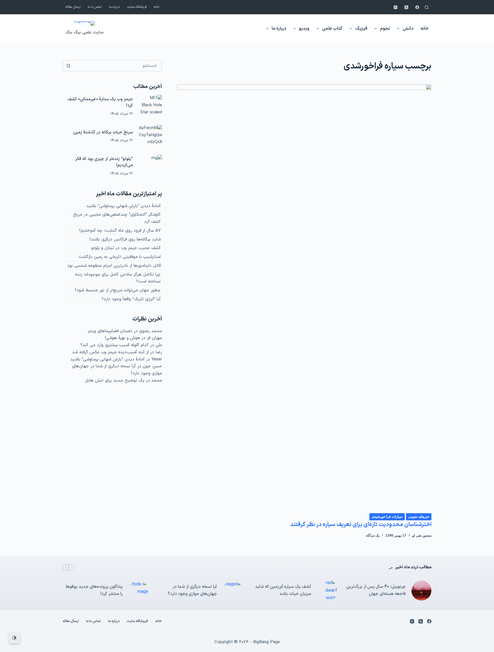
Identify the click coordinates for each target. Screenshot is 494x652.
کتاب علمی (332, 28)
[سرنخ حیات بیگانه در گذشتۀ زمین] (150, 136)
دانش (408, 28)
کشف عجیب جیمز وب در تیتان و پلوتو (126, 248)
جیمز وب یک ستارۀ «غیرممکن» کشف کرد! (100, 102)
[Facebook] (417, 7)
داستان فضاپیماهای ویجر (109, 331)
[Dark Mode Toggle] (14, 637)
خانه (157, 7)
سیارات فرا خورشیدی (387, 517)
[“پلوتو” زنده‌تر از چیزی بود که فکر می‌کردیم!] (150, 166)
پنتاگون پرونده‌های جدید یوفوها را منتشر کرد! (94, 590)
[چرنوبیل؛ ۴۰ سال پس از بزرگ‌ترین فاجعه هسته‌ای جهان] (421, 591)
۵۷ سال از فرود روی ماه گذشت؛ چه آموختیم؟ (120, 230)
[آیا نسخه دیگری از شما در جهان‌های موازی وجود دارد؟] (233, 591)
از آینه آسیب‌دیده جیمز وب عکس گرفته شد (110, 352)
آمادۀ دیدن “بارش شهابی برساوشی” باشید (123, 206)
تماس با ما (95, 7)
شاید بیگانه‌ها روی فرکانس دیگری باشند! (125, 239)
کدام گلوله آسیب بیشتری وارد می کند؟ (114, 345)
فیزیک (361, 28)
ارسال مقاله (73, 7)
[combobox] (117, 65)
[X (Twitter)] (406, 7)
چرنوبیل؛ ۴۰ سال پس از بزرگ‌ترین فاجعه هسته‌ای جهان (376, 590)
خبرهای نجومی (418, 517)
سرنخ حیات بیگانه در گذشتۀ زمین (103, 132)
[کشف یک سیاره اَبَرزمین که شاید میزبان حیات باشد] (327, 590)
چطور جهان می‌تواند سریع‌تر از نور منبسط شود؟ (118, 290)
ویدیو (304, 28)
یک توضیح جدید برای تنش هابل (114, 380)
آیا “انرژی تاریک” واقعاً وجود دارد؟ (131, 299)
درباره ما (114, 7)
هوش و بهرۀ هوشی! (122, 338)
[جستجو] (427, 7)
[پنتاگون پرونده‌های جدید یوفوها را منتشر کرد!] (138, 591)
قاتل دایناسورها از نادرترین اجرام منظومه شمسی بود (114, 265)
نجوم (385, 28)
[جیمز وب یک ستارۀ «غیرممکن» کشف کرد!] (150, 106)
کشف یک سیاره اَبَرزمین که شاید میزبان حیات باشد (283, 590)
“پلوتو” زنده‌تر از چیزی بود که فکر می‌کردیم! (104, 162)
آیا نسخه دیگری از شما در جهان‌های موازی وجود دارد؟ (192, 590)
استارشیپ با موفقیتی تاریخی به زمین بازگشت (120, 257)
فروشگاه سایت (137, 7)
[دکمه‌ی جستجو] (68, 66)
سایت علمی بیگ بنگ (84, 32)
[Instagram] (395, 7)
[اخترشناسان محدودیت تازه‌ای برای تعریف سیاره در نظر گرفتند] (304, 298)
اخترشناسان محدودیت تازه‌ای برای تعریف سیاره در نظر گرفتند (360, 524)
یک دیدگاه (372, 535)
